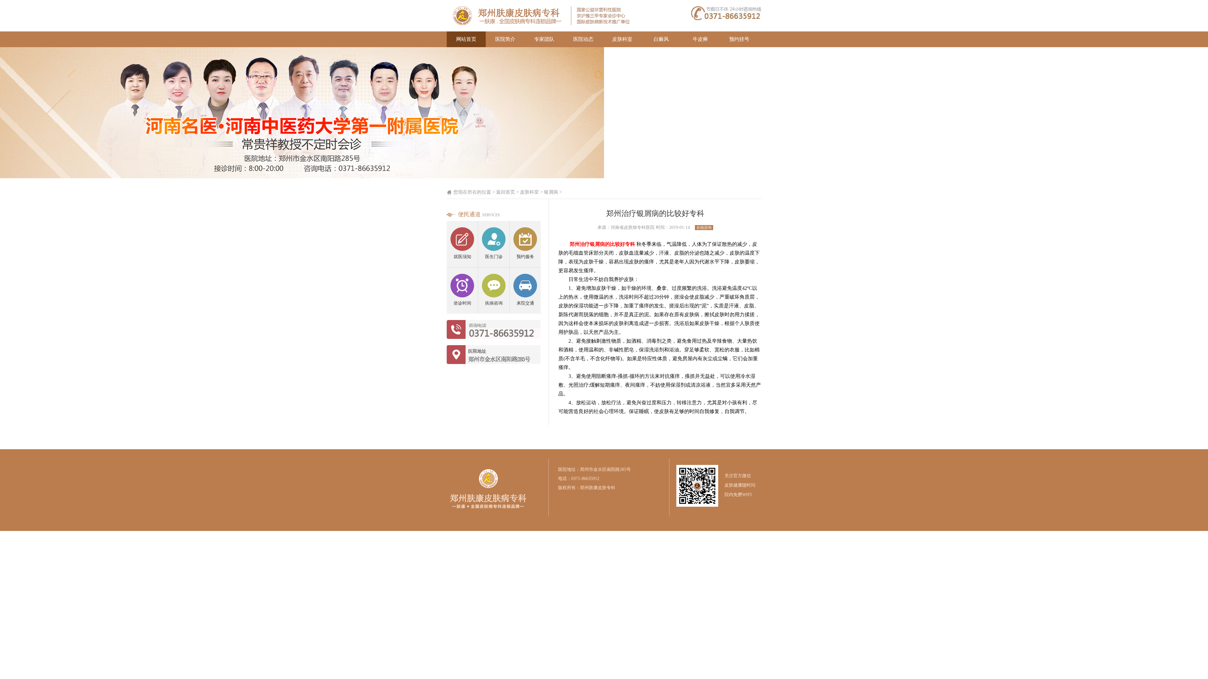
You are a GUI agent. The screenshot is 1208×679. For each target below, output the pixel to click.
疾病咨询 (494, 303)
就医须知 (462, 256)
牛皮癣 (700, 39)
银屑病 (551, 192)
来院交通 (525, 303)
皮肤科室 (622, 39)
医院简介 (505, 39)
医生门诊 (494, 256)
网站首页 (466, 39)
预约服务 (525, 256)
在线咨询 (704, 227)
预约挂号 (739, 39)
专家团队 (544, 39)
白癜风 (661, 39)
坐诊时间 (462, 303)
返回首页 (505, 192)
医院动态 (583, 39)
